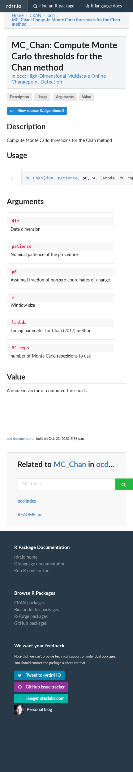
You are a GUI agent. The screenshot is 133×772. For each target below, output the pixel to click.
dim (49, 178)
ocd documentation (21, 438)
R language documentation (40, 564)
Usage (42, 97)
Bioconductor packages (36, 610)
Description (19, 97)
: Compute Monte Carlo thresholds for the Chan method (66, 22)
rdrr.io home (25, 557)
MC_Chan (34, 178)
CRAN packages (29, 603)
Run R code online (31, 571)
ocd (102, 465)
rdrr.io (13, 6)
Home (18, 16)
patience (68, 178)
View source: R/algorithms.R (40, 111)
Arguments (65, 97)
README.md (30, 515)
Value (86, 97)
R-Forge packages (31, 617)
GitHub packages (30, 623)
